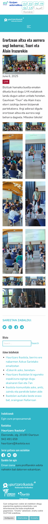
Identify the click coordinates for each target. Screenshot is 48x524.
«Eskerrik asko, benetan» (20, 370)
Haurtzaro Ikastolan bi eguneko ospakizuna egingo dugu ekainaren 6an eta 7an (25, 379)
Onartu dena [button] (22, 518)
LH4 (6, 81)
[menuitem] (29, 27)
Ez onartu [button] (34, 518)
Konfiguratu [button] (9, 518)
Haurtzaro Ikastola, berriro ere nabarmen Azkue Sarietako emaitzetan (24, 362)
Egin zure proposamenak (16, 419)
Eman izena (8, 465)
